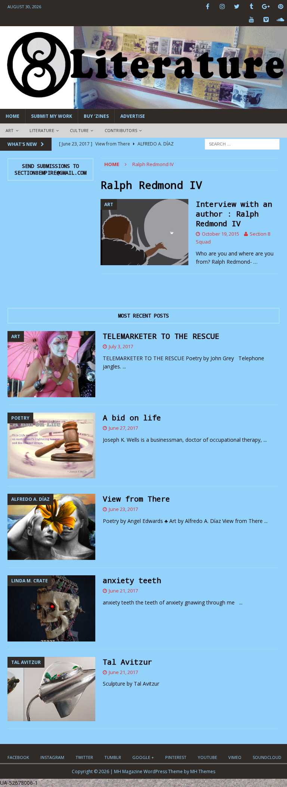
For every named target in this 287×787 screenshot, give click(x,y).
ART (10, 130)
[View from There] (51, 527)
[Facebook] (207, 6)
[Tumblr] (251, 6)
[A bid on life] (51, 446)
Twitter (84, 757)
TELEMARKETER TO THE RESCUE (161, 336)
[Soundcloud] (280, 19)
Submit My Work (51, 116)
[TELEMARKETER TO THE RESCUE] (51, 364)
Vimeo (234, 757)
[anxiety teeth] (51, 608)
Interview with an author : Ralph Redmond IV (234, 213)
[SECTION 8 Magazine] (143, 104)
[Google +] (265, 6)
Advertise (132, 116)
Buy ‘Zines (96, 116)
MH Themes (202, 771)
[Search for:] (242, 143)
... (124, 366)
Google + (143, 757)
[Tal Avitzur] (51, 689)
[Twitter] (236, 6)
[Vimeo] (265, 19)
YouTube (207, 757)
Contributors (121, 130)
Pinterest (175, 757)
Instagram (52, 757)
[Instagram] (222, 6)
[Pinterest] (280, 6)
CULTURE (79, 130)
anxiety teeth (132, 580)
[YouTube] (251, 19)
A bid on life (132, 417)
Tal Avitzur (127, 662)
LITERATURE (42, 130)
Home (12, 116)
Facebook (18, 757)
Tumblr (112, 757)
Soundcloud (267, 757)
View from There (136, 498)
